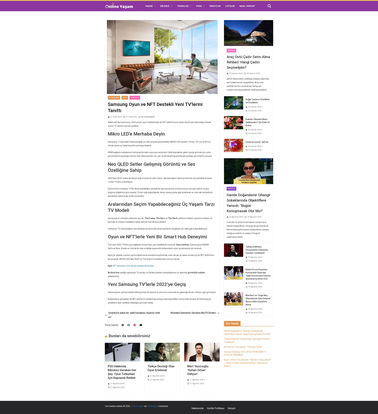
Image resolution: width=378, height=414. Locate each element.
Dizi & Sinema (114, 97)
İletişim (231, 408)
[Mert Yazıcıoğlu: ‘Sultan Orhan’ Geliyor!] (202, 344)
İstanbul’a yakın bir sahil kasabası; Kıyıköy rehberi (134, 315)
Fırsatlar (215, 6)
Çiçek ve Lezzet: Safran (257, 142)
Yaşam (149, 6)
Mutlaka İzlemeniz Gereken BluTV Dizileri (193, 312)
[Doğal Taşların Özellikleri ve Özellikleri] (233, 105)
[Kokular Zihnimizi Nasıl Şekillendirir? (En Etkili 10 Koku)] (233, 126)
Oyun (125, 97)
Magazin (231, 188)
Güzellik (231, 50)
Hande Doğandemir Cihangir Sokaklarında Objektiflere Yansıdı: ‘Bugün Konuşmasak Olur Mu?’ (249, 203)
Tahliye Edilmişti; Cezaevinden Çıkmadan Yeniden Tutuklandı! (257, 250)
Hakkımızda (197, 408)
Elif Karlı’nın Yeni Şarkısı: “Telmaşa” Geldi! (243, 347)
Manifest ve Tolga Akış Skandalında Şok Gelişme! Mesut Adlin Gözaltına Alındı (258, 300)
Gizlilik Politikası (215, 408)
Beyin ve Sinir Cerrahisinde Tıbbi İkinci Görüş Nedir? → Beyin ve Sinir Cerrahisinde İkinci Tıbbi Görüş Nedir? (247, 363)
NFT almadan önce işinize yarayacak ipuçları (133, 266)
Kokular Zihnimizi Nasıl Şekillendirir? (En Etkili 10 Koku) (258, 122)
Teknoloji (183, 6)
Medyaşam (152, 406)
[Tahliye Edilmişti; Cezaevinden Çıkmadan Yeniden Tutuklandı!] (233, 253)
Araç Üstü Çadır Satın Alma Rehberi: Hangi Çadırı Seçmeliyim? (248, 62)
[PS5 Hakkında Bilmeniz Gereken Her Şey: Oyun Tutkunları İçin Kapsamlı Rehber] (122, 344)
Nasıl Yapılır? (247, 6)
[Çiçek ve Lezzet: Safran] (233, 146)
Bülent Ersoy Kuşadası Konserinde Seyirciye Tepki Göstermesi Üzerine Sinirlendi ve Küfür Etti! (258, 274)
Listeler (230, 6)
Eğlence (164, 6)
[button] (154, 6)
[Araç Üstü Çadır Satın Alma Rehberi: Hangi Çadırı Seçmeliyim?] (248, 33)
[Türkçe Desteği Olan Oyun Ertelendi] (162, 344)
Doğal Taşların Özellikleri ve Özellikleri (258, 101)
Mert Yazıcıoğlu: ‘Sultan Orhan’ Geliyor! (198, 370)
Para (199, 6)
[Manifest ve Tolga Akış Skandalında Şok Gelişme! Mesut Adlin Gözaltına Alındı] (233, 304)
